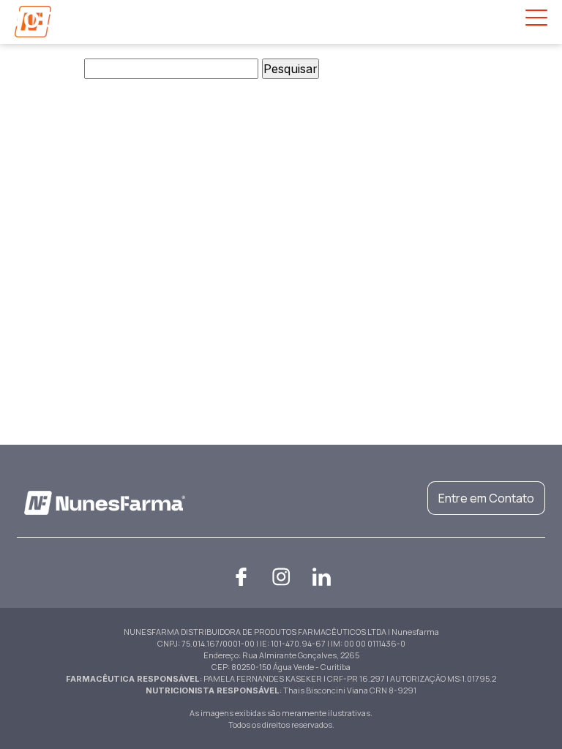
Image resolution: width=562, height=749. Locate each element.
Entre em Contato (486, 498)
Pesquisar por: (40, 68)
